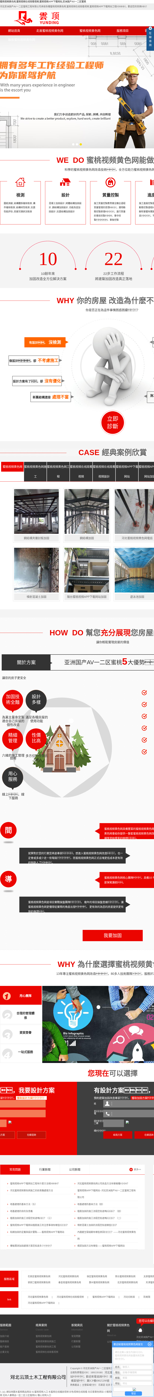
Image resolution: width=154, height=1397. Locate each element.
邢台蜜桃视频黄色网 (125, 1276)
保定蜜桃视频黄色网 (97, 1276)
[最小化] (149, 1344)
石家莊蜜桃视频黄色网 (39, 1276)
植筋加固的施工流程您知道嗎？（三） (31, 1218)
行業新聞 (45, 1169)
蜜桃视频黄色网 (89, 30)
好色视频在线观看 (78, 1392)
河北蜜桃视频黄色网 (68, 1276)
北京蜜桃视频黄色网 (127, 1282)
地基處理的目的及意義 (21, 1211)
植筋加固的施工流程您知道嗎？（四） (99, 1211)
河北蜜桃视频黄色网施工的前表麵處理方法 (31, 1190)
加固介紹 (4, 1336)
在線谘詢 (31, 1135)
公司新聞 (74, 1169)
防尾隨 (146, 1297)
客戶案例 (4, 1346)
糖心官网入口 (44, 1395)
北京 (108, 1385)
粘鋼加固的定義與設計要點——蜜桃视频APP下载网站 (37, 1232)
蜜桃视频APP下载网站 (127, 471)
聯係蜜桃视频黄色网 (21, 39)
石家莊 (101, 1385)
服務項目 (123, 30)
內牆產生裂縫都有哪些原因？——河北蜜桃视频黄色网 (106, 1235)
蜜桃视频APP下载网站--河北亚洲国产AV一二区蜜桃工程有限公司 (106, 1194)
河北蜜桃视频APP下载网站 (41, 1303)
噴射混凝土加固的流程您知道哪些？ (97, 1225)
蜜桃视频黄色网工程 (58, 471)
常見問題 (15, 1169)
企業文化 (4, 1352)
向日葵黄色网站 (96, 1392)
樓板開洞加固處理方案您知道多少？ (31, 1246)
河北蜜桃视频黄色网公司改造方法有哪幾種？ (103, 1183)
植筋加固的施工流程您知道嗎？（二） (99, 1218)
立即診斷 (112, 422)
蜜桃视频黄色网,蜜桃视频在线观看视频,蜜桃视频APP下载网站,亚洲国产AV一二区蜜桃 (43, 1)
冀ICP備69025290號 (98, 1380)
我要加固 (113, 935)
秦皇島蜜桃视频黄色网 (69, 1282)
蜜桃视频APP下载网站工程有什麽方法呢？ (35, 1183)
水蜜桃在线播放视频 (58, 1392)
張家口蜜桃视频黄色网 (39, 1282)
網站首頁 (14, 30)
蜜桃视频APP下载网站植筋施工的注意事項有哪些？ (39, 1225)
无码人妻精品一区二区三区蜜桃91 (20, 1395)
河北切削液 (129, 1297)
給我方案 (117, 1135)
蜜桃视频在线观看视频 (81, 471)
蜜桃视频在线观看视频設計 (104, 471)
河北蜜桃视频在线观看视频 (70, 1297)
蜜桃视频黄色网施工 (35, 471)
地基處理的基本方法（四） (90, 1204)
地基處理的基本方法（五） (23, 1204)
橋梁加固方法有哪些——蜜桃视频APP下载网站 (101, 1246)
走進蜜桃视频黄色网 (49, 30)
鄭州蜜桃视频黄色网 (99, 1282)
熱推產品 (74, 1385)
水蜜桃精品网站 (23, 1392)
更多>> (137, 1169)
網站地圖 (10, 1392)
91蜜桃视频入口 (40, 1392)
